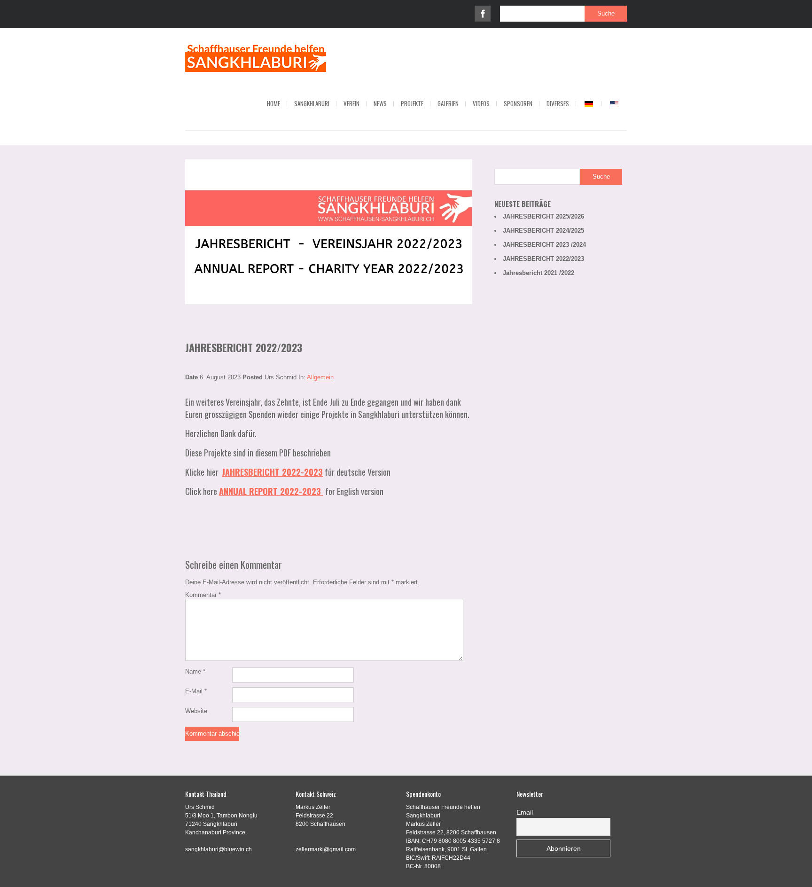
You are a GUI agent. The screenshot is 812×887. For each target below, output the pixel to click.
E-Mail (196, 691)
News (380, 103)
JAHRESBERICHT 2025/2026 (543, 216)
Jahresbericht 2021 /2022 (538, 272)
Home (273, 103)
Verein (351, 103)
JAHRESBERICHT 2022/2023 (543, 258)
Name (195, 671)
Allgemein (320, 377)
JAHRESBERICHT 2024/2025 (543, 230)
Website (196, 710)
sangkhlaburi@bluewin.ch (218, 849)
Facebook (483, 14)
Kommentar (203, 594)
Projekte (412, 103)
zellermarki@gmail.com (326, 849)
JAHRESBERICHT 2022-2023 (272, 472)
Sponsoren (518, 103)
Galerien (448, 103)
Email (524, 812)
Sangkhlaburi (311, 103)
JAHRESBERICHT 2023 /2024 (544, 244)
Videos (481, 103)
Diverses (558, 103)
